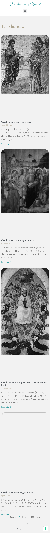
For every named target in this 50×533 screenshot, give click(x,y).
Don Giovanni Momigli (25, 4)
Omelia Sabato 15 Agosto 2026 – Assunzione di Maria (24, 384)
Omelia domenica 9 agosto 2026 (17, 492)
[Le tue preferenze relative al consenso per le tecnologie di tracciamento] (45, 528)
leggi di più (6, 143)
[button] (25, 11)
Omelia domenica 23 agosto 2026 (17, 121)
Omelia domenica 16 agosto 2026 (17, 240)
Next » (38, 517)
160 (32, 517)
